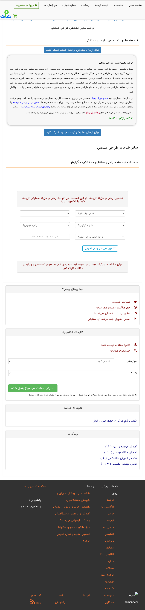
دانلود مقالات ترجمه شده (116, 345)
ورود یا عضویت (25, 5)
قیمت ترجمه (101, 5)
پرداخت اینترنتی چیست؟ (75, 520)
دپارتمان (132, 361)
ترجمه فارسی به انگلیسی (108, 527)
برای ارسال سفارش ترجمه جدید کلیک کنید (72, 50)
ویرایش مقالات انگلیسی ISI (107, 548)
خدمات (119, 5)
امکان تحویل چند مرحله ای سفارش (109, 319)
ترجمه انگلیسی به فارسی (107, 507)
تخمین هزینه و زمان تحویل (100, 248)
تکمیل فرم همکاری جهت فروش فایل (115, 421)
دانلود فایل (70, 5)
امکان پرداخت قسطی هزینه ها (112, 313)
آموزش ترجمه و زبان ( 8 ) (121, 447)
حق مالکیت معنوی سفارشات (113, 308)
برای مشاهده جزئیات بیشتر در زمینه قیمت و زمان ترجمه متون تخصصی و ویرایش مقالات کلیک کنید (72, 266)
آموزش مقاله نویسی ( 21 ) (120, 452)
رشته (134, 373)
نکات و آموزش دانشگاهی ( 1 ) (118, 458)
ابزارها (86, 596)
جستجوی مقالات (120, 351)
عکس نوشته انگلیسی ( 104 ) (119, 464)
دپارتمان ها (50, 5)
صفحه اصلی (135, 5)
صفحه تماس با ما (35, 486)
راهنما (86, 5)
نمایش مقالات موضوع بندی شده (32, 388)
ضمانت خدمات (121, 302)
